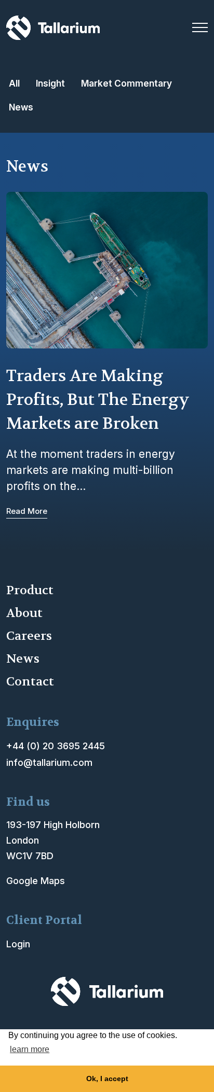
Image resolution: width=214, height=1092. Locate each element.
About (24, 613)
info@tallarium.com (49, 762)
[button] (200, 27)
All (14, 83)
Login (18, 944)
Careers (29, 636)
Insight (50, 83)
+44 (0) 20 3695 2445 (55, 745)
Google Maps (35, 880)
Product (30, 590)
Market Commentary (126, 83)
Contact (30, 682)
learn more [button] (29, 1049)
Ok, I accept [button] (107, 1078)
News (21, 107)
